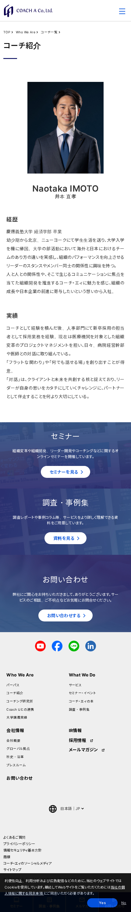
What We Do (82, 674)
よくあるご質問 (14, 837)
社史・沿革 (15, 757)
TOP (6, 32)
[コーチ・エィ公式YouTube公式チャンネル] (40, 645)
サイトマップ (12, 870)
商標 (6, 857)
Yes (102, 903)
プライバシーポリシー (19, 844)
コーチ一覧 (49, 32)
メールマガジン (83, 749)
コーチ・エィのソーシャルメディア (27, 863)
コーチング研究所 (19, 701)
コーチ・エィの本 (81, 701)
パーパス (12, 685)
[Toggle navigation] (122, 12)
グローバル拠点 (18, 749)
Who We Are (25, 32)
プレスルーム (16, 765)
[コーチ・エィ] (28, 10)
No (123, 903)
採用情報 (78, 740)
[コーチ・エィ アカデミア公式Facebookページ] (57, 645)
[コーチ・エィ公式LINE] (74, 645)
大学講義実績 (16, 718)
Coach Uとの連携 (20, 710)
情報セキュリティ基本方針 (22, 850)
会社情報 (15, 730)
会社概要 (13, 741)
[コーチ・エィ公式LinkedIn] (90, 645)
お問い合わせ (19, 778)
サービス (75, 685)
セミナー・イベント (83, 693)
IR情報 (75, 730)
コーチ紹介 (14, 693)
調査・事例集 (79, 710)
